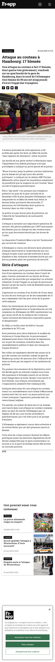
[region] (27, 633)
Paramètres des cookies (27, 651)
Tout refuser (27, 644)
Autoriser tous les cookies (27, 637)
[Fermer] (49, 609)
